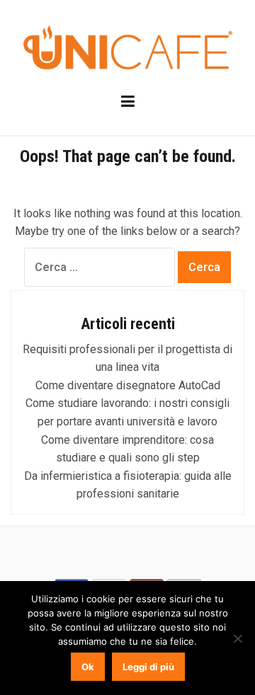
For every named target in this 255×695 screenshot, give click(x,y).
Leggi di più (148, 666)
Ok (87, 666)
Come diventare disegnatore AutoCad (127, 385)
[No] (237, 638)
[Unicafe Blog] (127, 49)
